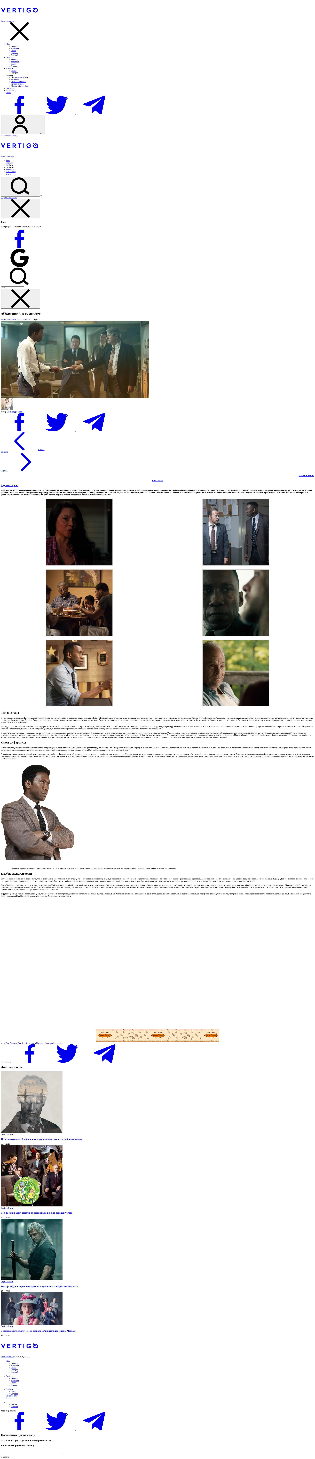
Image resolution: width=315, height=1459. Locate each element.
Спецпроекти (11, 1396)
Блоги (8, 93)
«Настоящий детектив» (11, 319)
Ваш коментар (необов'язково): (18, 1445)
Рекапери (15, 79)
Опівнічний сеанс (18, 82)
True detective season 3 (27, 1043)
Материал (40, 1043)
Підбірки (14, 53)
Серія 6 (4, 471)
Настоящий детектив (54, 1043)
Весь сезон (157, 480)
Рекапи (14, 66)
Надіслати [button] (5, 1457)
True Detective (11, 1043)
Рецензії (14, 55)
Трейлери (15, 48)
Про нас (14, 1404)
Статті (13, 51)
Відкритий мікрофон (19, 86)
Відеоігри (10, 88)
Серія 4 (41, 450)
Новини (14, 46)
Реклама (14, 1407)
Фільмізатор (11, 90)
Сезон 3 (27, 319)
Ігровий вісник (17, 84)
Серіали (9, 57)
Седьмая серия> (9, 485)
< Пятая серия (306, 475)
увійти (41, 133)
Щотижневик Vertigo (19, 77)
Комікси (9, 68)
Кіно (8, 44)
